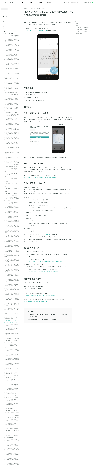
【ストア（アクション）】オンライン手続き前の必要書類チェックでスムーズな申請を (11, 175)
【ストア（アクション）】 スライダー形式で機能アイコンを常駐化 (11, 373)
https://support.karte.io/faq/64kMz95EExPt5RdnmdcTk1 (44, 271)
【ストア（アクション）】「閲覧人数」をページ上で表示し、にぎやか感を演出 (11, 73)
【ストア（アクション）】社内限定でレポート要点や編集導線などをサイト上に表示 (11, 125)
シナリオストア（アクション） (10, 33)
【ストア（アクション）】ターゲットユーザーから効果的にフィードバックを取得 (11, 241)
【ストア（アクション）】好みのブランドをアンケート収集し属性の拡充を (11, 427)
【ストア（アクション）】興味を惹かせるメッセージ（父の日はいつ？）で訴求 (11, 147)
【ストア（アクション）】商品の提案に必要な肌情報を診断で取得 (11, 329)
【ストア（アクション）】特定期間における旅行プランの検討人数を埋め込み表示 (11, 236)
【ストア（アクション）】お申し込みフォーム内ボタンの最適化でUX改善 (11, 91)
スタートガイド (39, 2)
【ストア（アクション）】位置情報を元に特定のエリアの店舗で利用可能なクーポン (11, 99)
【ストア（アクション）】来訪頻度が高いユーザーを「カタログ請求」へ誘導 (11, 416)
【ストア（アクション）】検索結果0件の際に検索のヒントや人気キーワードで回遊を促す (11, 270)
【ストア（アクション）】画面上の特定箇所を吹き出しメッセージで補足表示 (11, 36)
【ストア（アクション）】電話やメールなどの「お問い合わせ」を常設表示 (11, 445)
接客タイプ (5, 16)
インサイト (5, 11)
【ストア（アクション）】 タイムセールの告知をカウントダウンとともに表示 (11, 368)
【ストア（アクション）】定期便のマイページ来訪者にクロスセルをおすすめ (11, 337)
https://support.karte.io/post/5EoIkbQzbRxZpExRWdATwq (40, 177)
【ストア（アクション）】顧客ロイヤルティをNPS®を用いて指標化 (11, 64)
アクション (5, 14)
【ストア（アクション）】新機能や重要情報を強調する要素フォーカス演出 (11, 95)
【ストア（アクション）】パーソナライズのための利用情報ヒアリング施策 (11, 88)
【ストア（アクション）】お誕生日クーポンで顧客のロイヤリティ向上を (11, 325)
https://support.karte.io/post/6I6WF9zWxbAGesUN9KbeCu (45, 261)
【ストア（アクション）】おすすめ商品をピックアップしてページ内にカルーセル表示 (11, 190)
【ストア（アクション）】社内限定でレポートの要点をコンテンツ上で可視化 (11, 143)
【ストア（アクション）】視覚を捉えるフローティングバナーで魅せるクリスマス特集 (11, 231)
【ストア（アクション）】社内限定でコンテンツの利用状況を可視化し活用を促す (11, 83)
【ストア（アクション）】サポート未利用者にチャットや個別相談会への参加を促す (11, 289)
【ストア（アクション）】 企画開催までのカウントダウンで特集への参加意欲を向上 (11, 359)
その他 (48, 2)
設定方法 (28, 107)
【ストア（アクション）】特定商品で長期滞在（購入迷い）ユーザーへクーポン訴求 (11, 441)
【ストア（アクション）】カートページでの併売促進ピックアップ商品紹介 (11, 111)
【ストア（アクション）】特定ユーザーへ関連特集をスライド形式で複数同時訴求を (11, 455)
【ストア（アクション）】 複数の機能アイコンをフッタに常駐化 (11, 364)
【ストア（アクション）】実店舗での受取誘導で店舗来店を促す (11, 436)
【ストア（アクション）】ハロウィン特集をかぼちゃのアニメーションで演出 (11, 251)
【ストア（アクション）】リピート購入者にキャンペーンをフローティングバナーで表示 (11, 304)
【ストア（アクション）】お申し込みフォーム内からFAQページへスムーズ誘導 (11, 51)
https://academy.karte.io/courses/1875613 (35, 301)
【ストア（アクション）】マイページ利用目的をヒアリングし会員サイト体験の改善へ (11, 152)
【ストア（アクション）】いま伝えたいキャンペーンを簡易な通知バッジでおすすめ (11, 299)
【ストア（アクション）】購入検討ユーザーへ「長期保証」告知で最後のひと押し (11, 460)
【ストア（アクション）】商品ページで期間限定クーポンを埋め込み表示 (11, 203)
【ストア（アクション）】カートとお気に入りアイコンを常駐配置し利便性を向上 (11, 226)
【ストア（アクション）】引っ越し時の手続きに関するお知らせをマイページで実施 (11, 185)
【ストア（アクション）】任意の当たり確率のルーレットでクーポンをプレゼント (11, 313)
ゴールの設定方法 (45, 235)
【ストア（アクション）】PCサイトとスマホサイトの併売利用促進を (11, 393)
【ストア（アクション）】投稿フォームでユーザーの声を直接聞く (11, 424)
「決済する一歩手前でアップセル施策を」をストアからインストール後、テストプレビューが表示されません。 (48, 315)
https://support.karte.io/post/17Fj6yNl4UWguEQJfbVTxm (41, 295)
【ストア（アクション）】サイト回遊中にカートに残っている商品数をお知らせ (11, 265)
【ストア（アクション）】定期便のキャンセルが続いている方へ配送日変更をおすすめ (11, 333)
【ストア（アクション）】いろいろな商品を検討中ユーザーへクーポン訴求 (11, 396)
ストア (4, 28)
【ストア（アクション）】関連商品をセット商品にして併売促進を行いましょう (11, 412)
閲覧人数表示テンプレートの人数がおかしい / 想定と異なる (43, 319)
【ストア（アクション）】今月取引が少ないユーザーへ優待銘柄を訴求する (11, 389)
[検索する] (64, 2)
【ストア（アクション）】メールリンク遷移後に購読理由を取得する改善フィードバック (11, 119)
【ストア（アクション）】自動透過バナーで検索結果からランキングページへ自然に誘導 (11, 246)
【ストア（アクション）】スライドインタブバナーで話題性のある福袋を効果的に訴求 (11, 255)
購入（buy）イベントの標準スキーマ (37, 30)
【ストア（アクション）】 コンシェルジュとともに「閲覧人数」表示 (11, 355)
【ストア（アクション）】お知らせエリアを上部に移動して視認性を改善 (11, 55)
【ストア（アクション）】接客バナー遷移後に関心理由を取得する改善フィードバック (11, 59)
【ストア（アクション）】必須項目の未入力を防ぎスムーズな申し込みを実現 (11, 162)
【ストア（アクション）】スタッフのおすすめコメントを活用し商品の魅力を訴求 (11, 275)
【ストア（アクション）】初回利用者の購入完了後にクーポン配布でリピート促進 (11, 449)
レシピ (29, 2)
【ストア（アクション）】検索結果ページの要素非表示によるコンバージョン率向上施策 (11, 180)
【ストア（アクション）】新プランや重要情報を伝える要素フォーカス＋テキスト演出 (11, 40)
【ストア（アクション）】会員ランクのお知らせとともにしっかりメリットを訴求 (11, 351)
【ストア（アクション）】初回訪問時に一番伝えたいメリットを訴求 (11, 376)
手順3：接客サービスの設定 (34, 183)
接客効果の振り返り (32, 279)
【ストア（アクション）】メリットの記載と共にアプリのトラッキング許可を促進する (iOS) (11, 199)
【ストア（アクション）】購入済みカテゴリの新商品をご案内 (11, 317)
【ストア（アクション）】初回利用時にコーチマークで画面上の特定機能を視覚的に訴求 (11, 280)
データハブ (5, 21)
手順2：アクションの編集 (33, 163)
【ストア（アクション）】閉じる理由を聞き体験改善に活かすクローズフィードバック (11, 157)
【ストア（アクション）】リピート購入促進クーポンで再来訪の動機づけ (11, 321)
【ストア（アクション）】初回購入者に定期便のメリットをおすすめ (11, 341)
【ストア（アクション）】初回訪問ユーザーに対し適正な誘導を (11, 404)
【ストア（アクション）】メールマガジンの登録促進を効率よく (11, 407)
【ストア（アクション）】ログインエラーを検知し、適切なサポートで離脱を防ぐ (11, 207)
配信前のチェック (31, 248)
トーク (4, 19)
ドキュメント (20, 2)
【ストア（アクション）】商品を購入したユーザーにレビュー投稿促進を (11, 385)
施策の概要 (28, 88)
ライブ (4, 26)
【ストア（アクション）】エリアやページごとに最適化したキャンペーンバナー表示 (11, 46)
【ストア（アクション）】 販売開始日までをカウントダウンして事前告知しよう (11, 68)
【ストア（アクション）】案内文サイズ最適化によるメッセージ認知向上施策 (11, 129)
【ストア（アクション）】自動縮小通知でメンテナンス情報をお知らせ (11, 217)
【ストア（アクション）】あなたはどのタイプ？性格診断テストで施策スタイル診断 (11, 170)
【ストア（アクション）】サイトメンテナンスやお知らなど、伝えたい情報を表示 (11, 381)
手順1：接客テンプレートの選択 (36, 113)
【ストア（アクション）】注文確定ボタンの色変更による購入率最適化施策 (11, 165)
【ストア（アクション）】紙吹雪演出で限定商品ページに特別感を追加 (11, 285)
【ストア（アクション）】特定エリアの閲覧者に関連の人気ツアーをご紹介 (11, 420)
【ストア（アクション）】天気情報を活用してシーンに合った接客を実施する (11, 107)
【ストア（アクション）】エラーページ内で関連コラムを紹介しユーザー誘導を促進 (11, 78)
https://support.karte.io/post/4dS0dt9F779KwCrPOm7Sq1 (41, 291)
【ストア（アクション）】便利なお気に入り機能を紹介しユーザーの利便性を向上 (11, 294)
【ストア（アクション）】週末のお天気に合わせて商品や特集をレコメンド (11, 104)
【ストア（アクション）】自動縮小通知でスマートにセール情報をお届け (11, 194)
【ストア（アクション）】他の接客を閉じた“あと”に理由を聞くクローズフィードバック (11, 133)
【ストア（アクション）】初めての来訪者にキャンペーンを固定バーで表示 (11, 309)
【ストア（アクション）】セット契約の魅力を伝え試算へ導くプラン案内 (11, 115)
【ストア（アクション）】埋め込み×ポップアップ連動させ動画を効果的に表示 (11, 221)
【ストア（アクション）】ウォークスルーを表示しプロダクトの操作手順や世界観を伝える (11, 260)
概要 (5, 31)
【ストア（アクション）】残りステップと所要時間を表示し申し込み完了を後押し (11, 138)
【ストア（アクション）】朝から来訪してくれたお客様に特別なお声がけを (11, 400)
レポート (4, 24)
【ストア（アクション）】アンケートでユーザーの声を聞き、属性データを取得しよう (11, 432)
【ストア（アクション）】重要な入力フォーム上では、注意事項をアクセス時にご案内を (11, 346)
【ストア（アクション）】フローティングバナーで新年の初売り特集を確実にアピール (11, 212)
